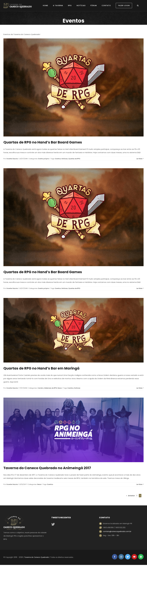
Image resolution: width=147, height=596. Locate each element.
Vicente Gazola (12, 159)
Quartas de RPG (74, 159)
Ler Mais (139, 159)
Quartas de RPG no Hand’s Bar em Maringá (41, 368)
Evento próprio (43, 159)
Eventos (58, 159)
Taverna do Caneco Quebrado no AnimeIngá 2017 (47, 467)
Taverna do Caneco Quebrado (36, 557)
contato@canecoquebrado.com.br (117, 531)
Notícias (65, 159)
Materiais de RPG (50, 388)
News (60, 388)
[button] (138, 5)
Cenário (41, 388)
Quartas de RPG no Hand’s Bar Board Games (42, 142)
